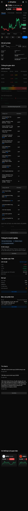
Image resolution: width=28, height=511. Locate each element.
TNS (5, 196)
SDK (3, 215)
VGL (3, 162)
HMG (8, 167)
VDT (3, 219)
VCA (7, 147)
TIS (6, 118)
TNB (7, 152)
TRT (11, 200)
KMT (3, 205)
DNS (3, 192)
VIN (3, 143)
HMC (3, 137)
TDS (7, 156)
